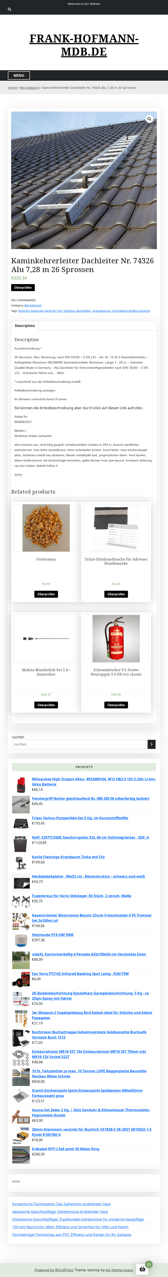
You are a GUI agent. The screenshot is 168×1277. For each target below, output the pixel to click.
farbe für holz (53, 311)
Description (25, 325)
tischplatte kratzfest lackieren (131, 311)
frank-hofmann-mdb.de (84, 45)
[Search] (151, 744)
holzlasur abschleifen (77, 311)
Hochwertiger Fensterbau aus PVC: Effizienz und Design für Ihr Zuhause (71, 1234)
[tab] (25, 325)
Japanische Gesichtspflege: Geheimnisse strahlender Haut (60, 1211)
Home (12, 87)
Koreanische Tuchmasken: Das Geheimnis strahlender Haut (61, 1204)
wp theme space (119, 1270)
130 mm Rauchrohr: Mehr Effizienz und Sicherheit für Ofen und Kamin (70, 1227)
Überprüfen (23, 287)
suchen (18, 737)
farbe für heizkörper (31, 311)
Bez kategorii (30, 87)
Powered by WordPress (54, 1270)
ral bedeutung (101, 311)
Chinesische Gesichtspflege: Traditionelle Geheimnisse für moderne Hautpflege (78, 1219)
